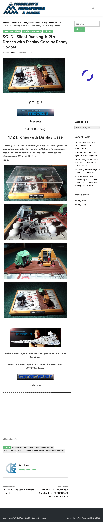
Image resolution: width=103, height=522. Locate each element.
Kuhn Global (10, 52)
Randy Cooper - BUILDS (12, 31)
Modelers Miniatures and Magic (31, 451)
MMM (37, 447)
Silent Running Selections (32, 31)
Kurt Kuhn (28, 447)
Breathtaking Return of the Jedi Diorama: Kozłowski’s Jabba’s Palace (86, 162)
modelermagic (10, 451)
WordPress (81, 518)
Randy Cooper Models (55, 451)
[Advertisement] (35, 407)
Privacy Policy (80, 201)
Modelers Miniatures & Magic (32, 518)
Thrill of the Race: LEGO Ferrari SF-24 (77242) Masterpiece (85, 145)
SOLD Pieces (48, 31)
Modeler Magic (47, 447)
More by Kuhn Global (27, 470)
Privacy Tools (80, 205)
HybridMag (95, 518)
